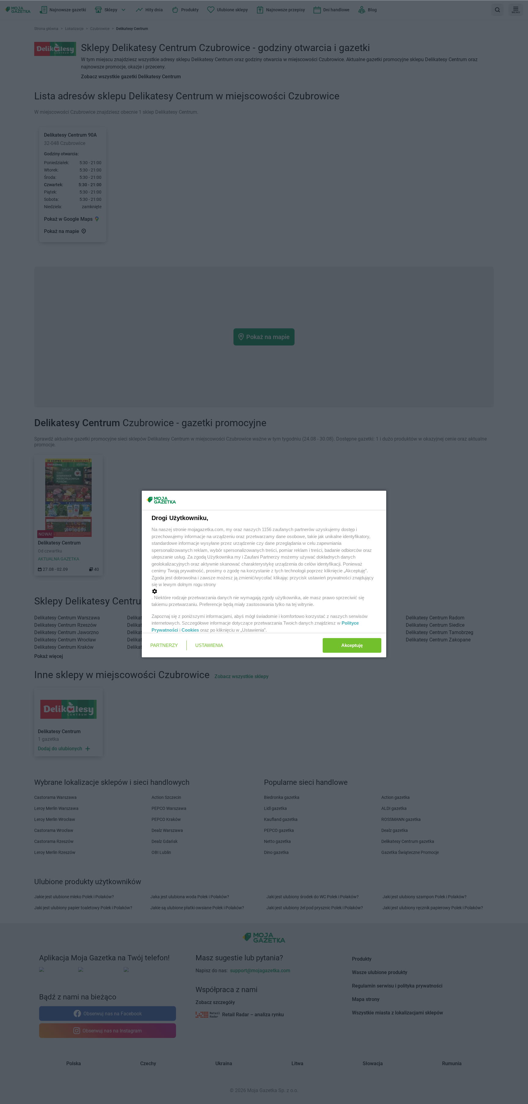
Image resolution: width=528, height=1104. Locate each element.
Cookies (190, 630)
